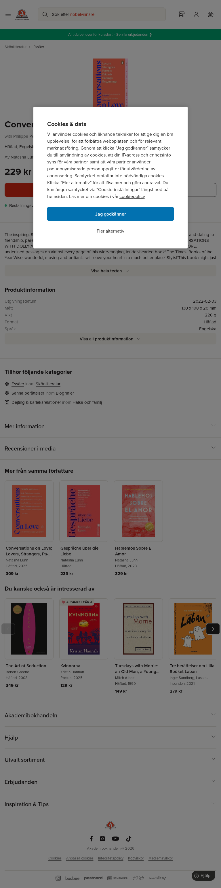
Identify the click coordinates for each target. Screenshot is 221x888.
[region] (110, 177)
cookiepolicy (132, 196)
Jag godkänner (110, 214)
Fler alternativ (110, 231)
